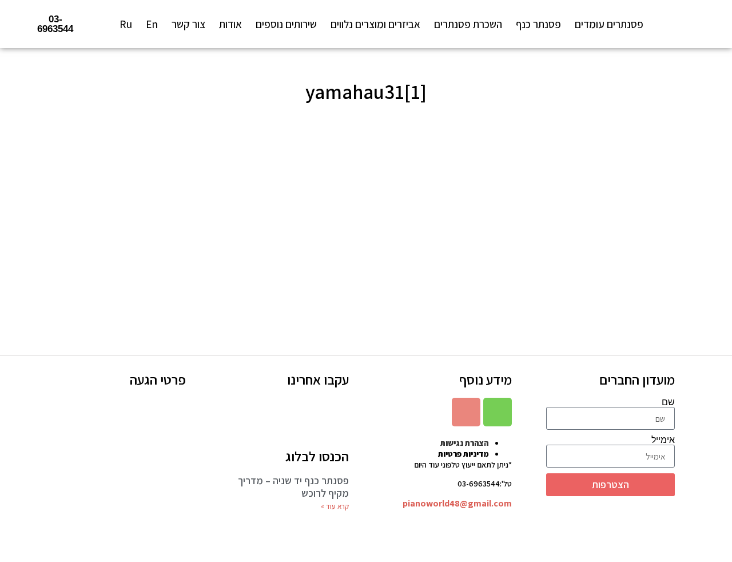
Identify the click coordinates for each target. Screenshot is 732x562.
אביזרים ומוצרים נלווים (375, 24)
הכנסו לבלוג (317, 456)
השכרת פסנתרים (468, 24)
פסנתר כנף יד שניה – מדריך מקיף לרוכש (293, 487)
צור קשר (188, 24)
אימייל (663, 440)
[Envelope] (466, 412)
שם (668, 402)
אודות (230, 24)
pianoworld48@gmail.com (457, 503)
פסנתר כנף (538, 24)
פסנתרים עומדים (609, 24)
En (152, 24)
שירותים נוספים (286, 24)
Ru (126, 24)
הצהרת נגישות (464, 443)
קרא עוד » (335, 506)
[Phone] (497, 412)
